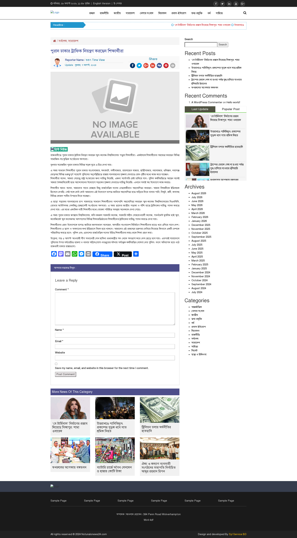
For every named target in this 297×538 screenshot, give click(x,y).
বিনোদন (162, 13)
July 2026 (196, 197)
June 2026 (197, 201)
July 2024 (196, 292)
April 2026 (197, 209)
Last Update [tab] (200, 109)
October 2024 (199, 280)
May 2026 (196, 205)
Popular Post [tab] (231, 109)
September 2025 (201, 236)
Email (59, 341)
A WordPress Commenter (206, 102)
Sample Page (59, 500)
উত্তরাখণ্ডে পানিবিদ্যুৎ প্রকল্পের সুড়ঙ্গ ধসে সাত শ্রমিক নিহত (112, 427)
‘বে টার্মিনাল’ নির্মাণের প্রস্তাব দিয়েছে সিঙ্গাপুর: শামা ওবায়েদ (195, 24)
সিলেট (194, 350)
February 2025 (199, 264)
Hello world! (233, 102)
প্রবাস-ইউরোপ (179, 13)
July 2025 (196, 244)
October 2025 (199, 232)
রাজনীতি (104, 13)
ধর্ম (209, 13)
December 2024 (200, 272)
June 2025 (197, 248)
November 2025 (200, 228)
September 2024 (201, 284)
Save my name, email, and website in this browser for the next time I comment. (102, 368)
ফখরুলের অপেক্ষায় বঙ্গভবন (69, 467)
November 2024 (200, 276)
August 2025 (198, 240)
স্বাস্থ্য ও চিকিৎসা (198, 354)
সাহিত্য (219, 13)
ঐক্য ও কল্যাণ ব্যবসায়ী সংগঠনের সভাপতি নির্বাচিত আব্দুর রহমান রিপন (159, 467)
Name (59, 329)
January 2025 (199, 268)
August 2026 (198, 193)
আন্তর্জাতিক (196, 307)
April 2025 (197, 256)
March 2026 (198, 213)
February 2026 (199, 217)
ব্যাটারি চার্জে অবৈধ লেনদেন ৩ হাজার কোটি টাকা (114, 469)
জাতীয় (117, 13)
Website (60, 352)
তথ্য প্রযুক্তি (196, 13)
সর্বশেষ (63, 41)
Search (189, 39)
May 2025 (196, 252)
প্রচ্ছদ (92, 13)
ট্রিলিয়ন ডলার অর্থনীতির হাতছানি (156, 429)
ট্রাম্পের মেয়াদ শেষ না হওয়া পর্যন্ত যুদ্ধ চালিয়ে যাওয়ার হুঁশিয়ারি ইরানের (227, 168)
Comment (62, 289)
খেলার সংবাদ (146, 13)
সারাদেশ (130, 13)
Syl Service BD (237, 534)
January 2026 (199, 221)
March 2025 (198, 260)
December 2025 (200, 225)
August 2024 (198, 288)
